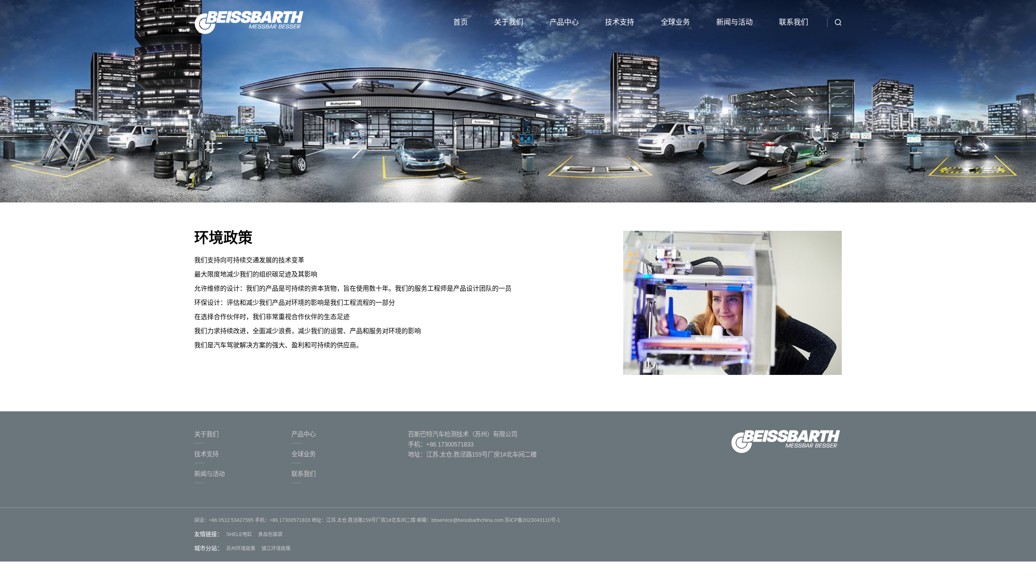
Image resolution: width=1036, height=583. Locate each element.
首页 (460, 22)
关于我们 (508, 22)
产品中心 (564, 22)
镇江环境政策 (276, 548)
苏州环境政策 (240, 548)
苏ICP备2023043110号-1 (531, 520)
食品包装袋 (270, 534)
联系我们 (793, 22)
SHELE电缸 (239, 534)
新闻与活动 (734, 22)
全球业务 (675, 22)
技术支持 (619, 22)
